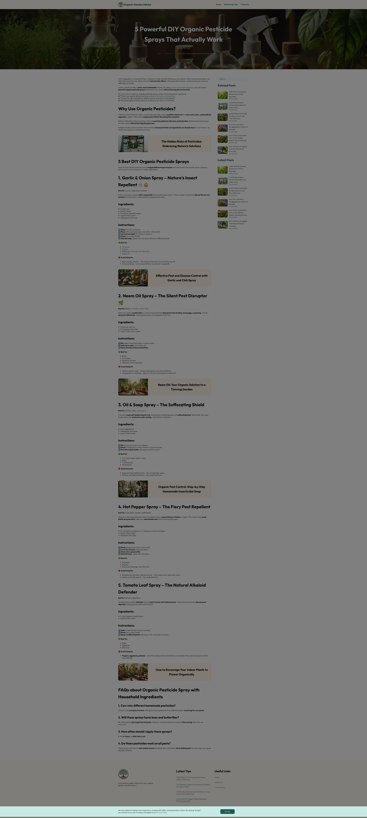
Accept (227, 811)
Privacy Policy (162, 812)
